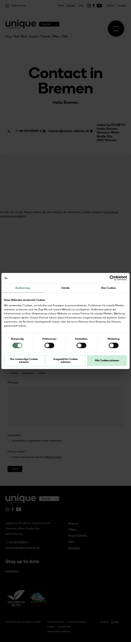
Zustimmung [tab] (22, 287)
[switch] (49, 345)
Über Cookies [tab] (108, 287)
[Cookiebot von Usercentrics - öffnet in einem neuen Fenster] (112, 278)
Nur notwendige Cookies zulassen (24, 360)
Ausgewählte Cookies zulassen (65, 360)
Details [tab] (65, 287)
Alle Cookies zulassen (107, 360)
